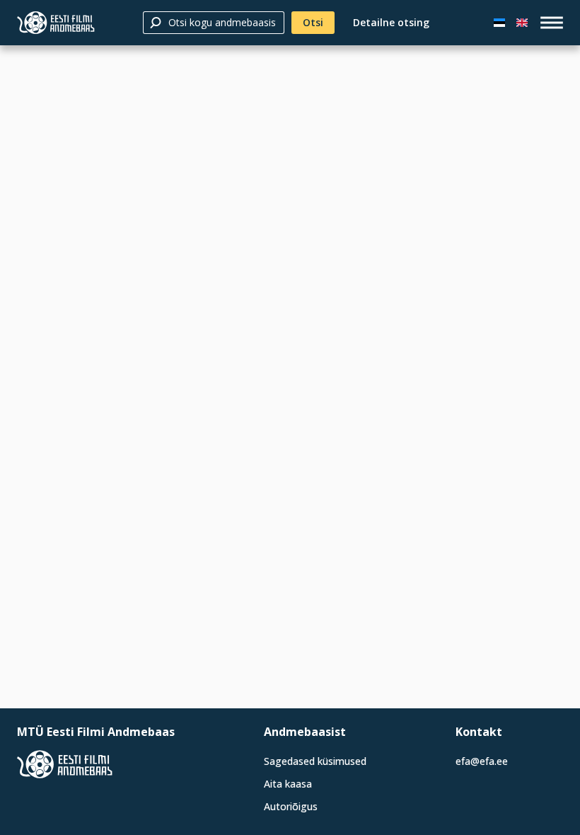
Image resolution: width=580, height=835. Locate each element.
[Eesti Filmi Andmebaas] (56, 22)
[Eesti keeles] (499, 22)
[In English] (522, 22)
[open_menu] (551, 22)
